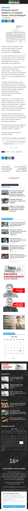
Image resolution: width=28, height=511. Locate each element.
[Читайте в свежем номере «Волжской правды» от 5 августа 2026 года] (5, 393)
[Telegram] (2, 21)
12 (11, 348)
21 (17, 350)
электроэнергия (19, 151)
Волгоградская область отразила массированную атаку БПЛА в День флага (18, 240)
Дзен (4, 141)
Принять (14, 506)
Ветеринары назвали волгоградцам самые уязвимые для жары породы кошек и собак (18, 412)
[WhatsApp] (9, 21)
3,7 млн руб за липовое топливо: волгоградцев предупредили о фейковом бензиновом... (18, 224)
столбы (12, 151)
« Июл (13, 358)
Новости (4, 140)
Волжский (8, 151)
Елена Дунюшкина (7, 17)
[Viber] (12, 21)
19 (11, 350)
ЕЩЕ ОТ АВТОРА (6, 187)
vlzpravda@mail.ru (20, 143)
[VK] (6, 21)
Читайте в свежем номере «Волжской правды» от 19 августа (16, 379)
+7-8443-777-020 (20, 482)
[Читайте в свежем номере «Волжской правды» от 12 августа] (5, 386)
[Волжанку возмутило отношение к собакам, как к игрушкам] (5, 200)
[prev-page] (2, 215)
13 (14, 348)
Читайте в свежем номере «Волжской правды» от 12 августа (16, 386)
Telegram (23, 140)
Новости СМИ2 (14, 147)
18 (8, 350)
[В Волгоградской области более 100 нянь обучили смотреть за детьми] (5, 405)
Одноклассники (11, 140)
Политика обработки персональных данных (14, 487)
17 (4, 350)
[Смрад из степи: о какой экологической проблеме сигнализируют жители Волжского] (5, 207)
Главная (3, 5)
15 (20, 348)
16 (23, 348)
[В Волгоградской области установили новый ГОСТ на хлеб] (5, 419)
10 (4, 348)
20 (14, 350)
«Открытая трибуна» (11, 5)
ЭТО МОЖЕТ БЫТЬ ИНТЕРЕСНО (10, 185)
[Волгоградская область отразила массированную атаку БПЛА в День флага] (5, 240)
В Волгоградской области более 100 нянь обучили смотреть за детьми (18, 405)
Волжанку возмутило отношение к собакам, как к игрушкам (17, 201)
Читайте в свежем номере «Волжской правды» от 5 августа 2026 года (18, 393)
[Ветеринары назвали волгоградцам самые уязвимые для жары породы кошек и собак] (5, 412)
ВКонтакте (18, 140)
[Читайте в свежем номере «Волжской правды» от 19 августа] (5, 379)
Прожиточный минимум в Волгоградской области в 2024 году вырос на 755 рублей (21, 169)
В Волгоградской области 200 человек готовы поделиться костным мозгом (6, 169)
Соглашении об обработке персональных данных (14, 490)
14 (17, 348)
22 (20, 350)
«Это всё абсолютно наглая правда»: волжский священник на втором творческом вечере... (18, 256)
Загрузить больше (13, 261)
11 (8, 348)
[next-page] (5, 215)
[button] (2, 2)
